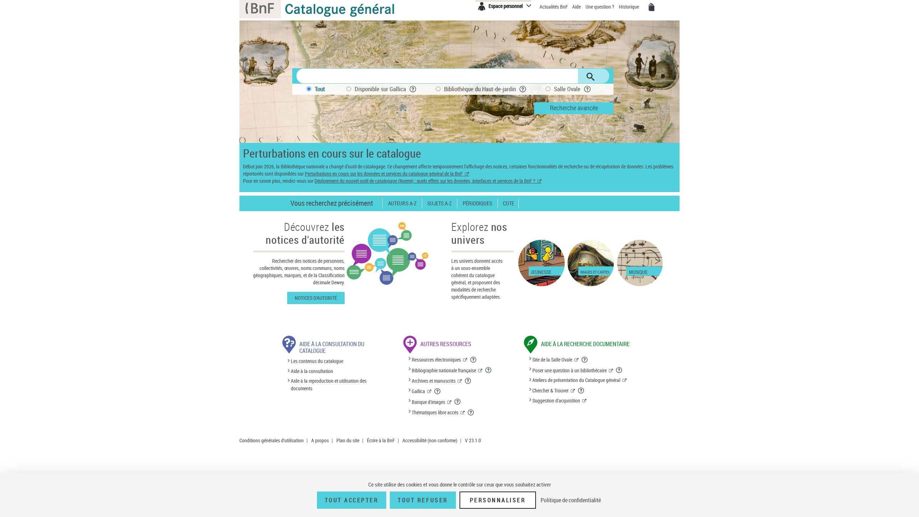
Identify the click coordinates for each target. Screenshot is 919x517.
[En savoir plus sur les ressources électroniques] (473, 360)
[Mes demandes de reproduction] (651, 7)
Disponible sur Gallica (380, 89)
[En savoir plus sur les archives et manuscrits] (468, 381)
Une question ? (600, 6)
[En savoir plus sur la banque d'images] (457, 402)
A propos (320, 440)
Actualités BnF (554, 6)
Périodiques (477, 203)
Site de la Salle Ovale (552, 359)
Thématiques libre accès (435, 412)
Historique (629, 6)
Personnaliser (498, 500)
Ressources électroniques (436, 359)
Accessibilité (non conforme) (429, 440)
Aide (577, 6)
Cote (508, 203)
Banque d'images (428, 402)
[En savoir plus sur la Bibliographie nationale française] (488, 370)
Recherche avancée (574, 107)
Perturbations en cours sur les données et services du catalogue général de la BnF (384, 173)
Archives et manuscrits (434, 380)
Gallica (418, 391)
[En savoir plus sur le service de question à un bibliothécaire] (619, 370)
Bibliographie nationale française (444, 370)
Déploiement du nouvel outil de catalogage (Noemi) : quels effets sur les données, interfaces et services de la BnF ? (424, 180)
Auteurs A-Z (402, 203)
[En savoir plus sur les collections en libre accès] (471, 412)
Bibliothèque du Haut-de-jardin (480, 89)
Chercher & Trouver (550, 390)
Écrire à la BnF (381, 440)
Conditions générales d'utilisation (271, 440)
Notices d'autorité (316, 297)
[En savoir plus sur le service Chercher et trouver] (581, 390)
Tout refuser (423, 500)
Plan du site (347, 440)
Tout (320, 89)
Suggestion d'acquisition (556, 400)
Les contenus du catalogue (317, 361)
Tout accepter (352, 500)
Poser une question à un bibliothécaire (569, 370)
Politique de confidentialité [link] (571, 500)
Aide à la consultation (312, 371)
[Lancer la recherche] (590, 77)
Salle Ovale (567, 89)
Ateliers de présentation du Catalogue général (576, 380)
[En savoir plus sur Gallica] (437, 391)
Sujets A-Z (439, 203)
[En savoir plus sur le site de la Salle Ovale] (585, 360)
